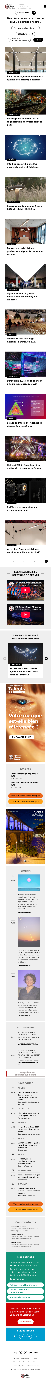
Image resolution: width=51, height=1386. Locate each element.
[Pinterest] (15, 1352)
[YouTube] (36, 1336)
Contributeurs (25, 1358)
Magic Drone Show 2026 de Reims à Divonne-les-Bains (28, 1129)
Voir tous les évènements (25, 1204)
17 (34, 561)
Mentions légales (18, 1366)
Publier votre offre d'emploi (26, 801)
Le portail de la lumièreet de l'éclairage (24, 6)
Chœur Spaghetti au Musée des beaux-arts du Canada (29, 1190)
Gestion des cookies (32, 1366)
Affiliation (35, 1362)
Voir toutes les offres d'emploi (25, 796)
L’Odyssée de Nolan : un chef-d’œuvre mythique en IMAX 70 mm (29, 1062)
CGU (35, 1358)
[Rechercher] (34, 13)
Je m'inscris (25, 1321)
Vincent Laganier (17, 1234)
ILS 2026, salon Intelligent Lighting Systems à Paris (26, 1161)
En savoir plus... (25, 912)
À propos (16, 1358)
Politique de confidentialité (21, 1362)
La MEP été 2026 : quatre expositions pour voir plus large (29, 1145)
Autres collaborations (20, 1297)
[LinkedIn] (21, 1336)
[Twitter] (29, 1336)
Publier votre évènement (26, 1210)
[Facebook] (14, 1336)
